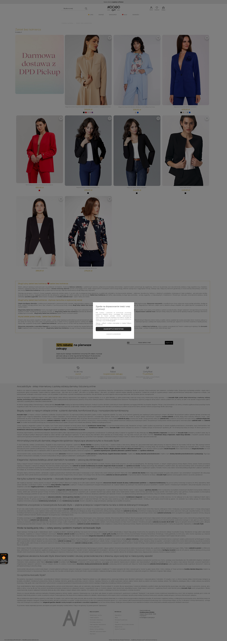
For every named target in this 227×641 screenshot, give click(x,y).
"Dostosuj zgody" (111, 320)
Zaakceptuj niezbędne (113, 334)
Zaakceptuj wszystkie (114, 329)
